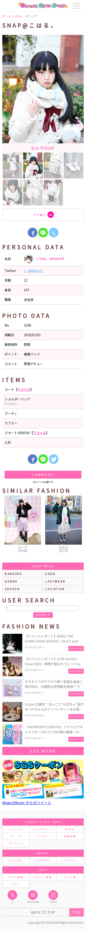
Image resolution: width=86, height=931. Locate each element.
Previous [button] (8, 93)
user (50, 574)
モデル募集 (16, 877)
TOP (76, 912)
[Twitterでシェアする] (53, 459)
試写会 (70, 829)
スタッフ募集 (43, 877)
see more (43, 751)
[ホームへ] (43, 5)
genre (11, 581)
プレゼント (16, 843)
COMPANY (43, 860)
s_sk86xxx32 (33, 270)
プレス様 (70, 877)
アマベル (23, 389)
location (55, 589)
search (43, 615)
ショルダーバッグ (43, 148)
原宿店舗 (70, 836)
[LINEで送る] (43, 232)
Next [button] (78, 93)
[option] (43, 93)
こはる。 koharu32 (49, 258)
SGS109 (15, 860)
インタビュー (43, 829)
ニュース (16, 829)
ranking (13, 574)
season (12, 589)
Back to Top (43, 912)
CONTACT (70, 860)
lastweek (55, 581)
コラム (15, 884)
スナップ (16, 836)
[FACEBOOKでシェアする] (32, 232)
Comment (43, 474)
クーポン (43, 836)
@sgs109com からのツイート (26, 802)
